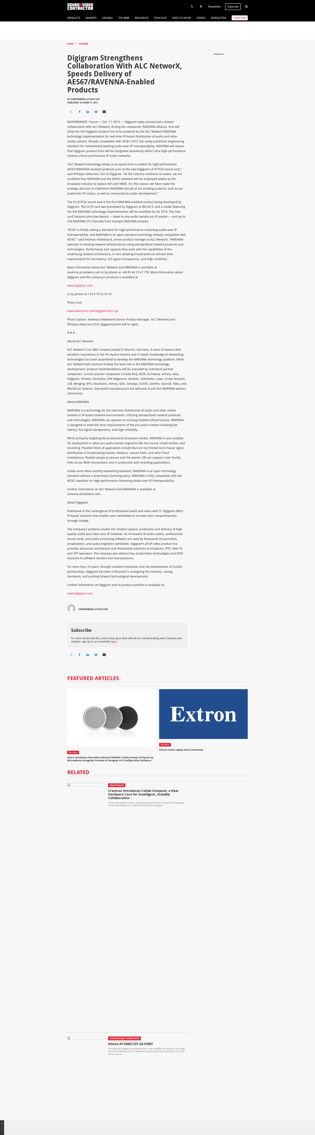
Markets (91, 18)
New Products (117, 785)
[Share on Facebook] (79, 112)
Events (201, 18)
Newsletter (214, 6)
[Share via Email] (104, 112)
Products (73, 18)
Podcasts (160, 18)
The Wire (123, 18)
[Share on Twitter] (71, 112)
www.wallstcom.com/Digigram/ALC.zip (92, 311)
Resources (141, 18)
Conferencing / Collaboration (124, 1038)
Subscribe (233, 6)
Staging (107, 18)
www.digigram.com (80, 285)
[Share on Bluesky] (96, 112)
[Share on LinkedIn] (88, 112)
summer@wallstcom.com (85, 99)
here (113, 641)
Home (70, 43)
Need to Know (181, 18)
